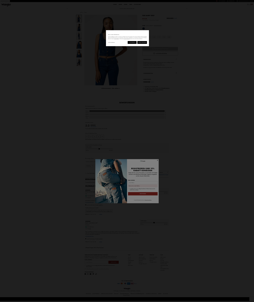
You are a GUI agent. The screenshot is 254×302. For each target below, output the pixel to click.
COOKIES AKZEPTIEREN (142, 42)
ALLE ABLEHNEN (132, 42)
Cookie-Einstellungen (111, 42)
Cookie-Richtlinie (116, 38)
